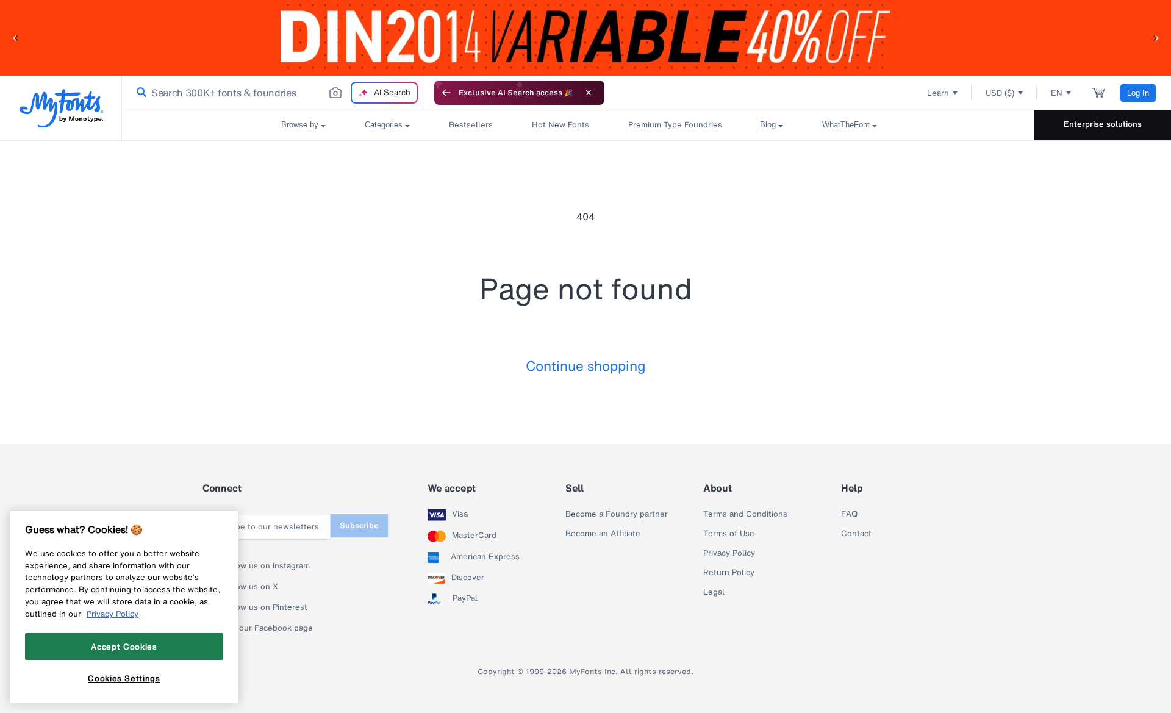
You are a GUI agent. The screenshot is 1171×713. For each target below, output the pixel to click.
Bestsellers (471, 125)
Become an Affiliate (602, 534)
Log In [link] (1138, 93)
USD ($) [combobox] (1000, 93)
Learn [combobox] (938, 93)
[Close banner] (588, 93)
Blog (768, 124)
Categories (384, 124)
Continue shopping (586, 366)
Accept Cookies (124, 646)
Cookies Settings (124, 678)
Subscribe (359, 525)
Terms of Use (728, 534)
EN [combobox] (1056, 93)
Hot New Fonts (560, 125)
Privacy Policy (729, 553)
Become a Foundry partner (616, 514)
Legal (714, 592)
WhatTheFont (846, 124)
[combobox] (273, 93)
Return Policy (728, 573)
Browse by (299, 124)
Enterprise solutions (1103, 124)
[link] (139, 93)
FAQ (849, 514)
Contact (856, 534)
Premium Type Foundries (674, 125)
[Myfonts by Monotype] (61, 108)
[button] (15, 37)
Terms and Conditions (745, 514)
